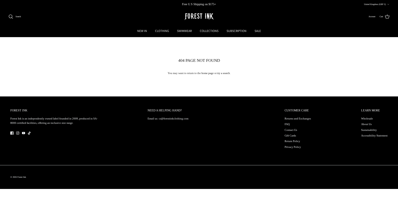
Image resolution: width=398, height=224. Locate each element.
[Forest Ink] (199, 17)
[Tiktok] (29, 133)
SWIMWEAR (184, 31)
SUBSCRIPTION (236, 31)
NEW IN (142, 31)
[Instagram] (17, 133)
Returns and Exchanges (298, 118)
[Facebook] (11, 133)
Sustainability (369, 129)
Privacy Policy (293, 147)
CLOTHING (162, 31)
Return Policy (292, 141)
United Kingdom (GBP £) (375, 4)
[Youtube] (23, 133)
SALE (258, 31)
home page (207, 73)
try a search (223, 73)
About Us (366, 124)
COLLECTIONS (209, 31)
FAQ (287, 124)
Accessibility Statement (374, 135)
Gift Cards (290, 135)
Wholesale (367, 118)
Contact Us (291, 129)
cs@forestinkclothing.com (173, 118)
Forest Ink (21, 177)
